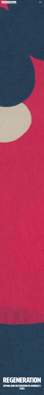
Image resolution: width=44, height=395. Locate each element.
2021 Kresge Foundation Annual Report (9, 2)
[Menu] (40, 2)
